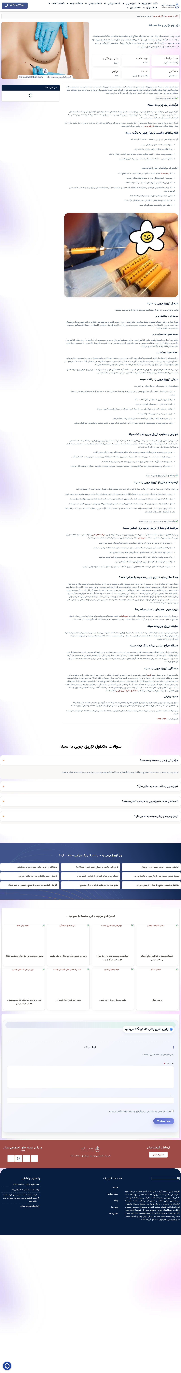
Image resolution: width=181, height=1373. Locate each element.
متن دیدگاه (169, 1063)
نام (172, 1096)
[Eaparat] (11, 1158)
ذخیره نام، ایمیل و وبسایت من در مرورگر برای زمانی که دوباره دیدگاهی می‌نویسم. (139, 1111)
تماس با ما (113, 1213)
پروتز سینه (165, 173)
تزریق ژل (141, 537)
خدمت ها (169, 16)
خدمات (115, 1187)
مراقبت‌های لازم (98, 534)
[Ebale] (34, 1158)
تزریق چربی (131, 3)
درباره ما (114, 1207)
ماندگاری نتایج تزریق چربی (126, 690)
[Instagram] (18, 1158)
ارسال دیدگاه (165, 1121)
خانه (155, 3)
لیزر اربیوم (146, 3)
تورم (149, 675)
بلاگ (116, 1200)
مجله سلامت (112, 1194)
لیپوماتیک (124, 616)
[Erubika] (26, 1158)
